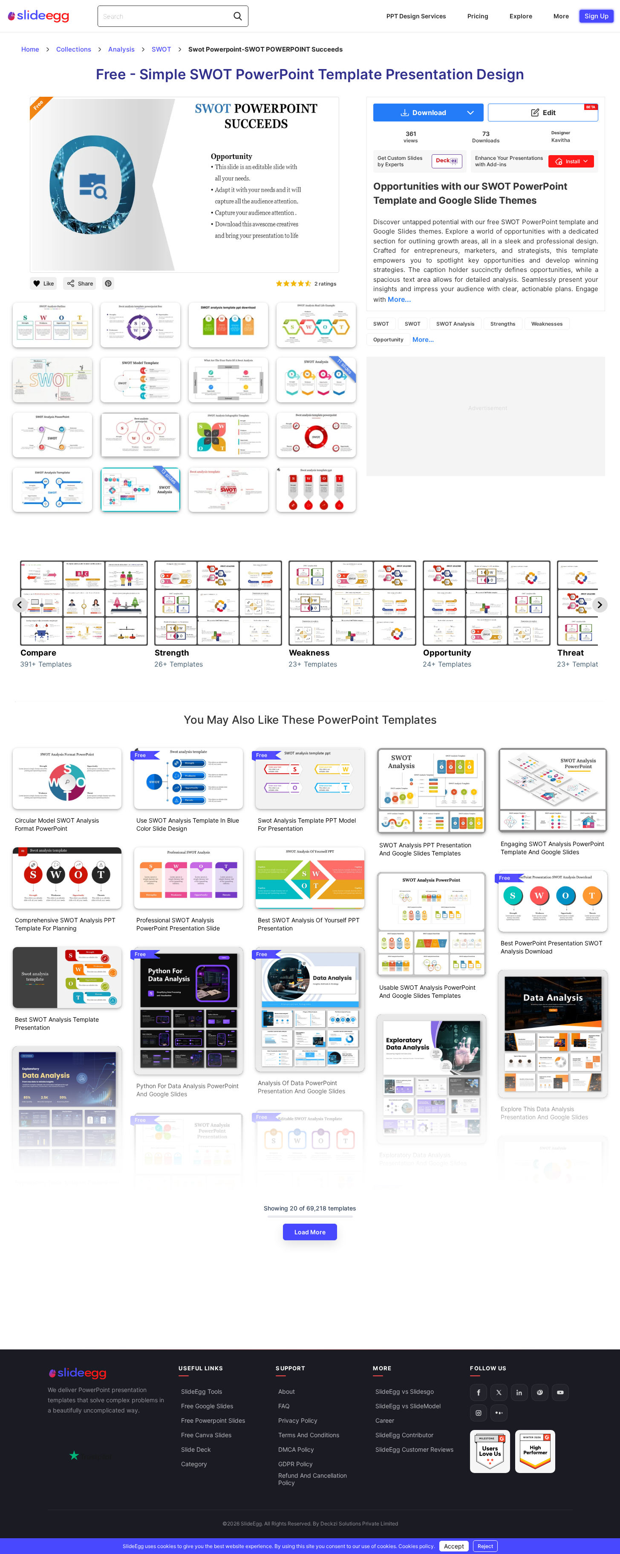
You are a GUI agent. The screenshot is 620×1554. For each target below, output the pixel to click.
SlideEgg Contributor (404, 1434)
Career (384, 1420)
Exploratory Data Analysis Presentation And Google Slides (423, 1159)
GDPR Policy (295, 1463)
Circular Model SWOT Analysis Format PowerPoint (57, 824)
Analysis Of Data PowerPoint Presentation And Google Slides (301, 1087)
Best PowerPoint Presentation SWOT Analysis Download (552, 947)
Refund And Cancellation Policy (312, 1479)
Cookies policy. (416, 1546)
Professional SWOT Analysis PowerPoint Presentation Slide (178, 924)
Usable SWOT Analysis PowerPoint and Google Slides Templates (427, 991)
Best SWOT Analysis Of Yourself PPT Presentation (309, 924)
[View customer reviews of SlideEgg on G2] (535, 1451)
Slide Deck (196, 1449)
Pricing (477, 16)
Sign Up (596, 16)
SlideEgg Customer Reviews (414, 1449)
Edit (569, 111)
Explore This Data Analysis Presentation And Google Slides (544, 1113)
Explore (521, 16)
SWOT (381, 324)
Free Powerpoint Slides (213, 1420)
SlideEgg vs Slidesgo (404, 1391)
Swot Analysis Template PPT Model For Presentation (307, 824)
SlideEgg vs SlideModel (408, 1406)
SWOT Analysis (455, 324)
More (561, 16)
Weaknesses (547, 324)
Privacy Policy (297, 1420)
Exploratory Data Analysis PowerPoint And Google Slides (67, 1186)
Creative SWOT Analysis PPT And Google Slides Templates (547, 1283)
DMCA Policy (296, 1449)
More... (423, 339)
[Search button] (238, 16)
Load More (310, 1232)
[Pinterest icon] (108, 283)
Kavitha (560, 140)
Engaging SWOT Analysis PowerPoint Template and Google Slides (552, 847)
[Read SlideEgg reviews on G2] (490, 1451)
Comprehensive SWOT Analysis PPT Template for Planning (65, 924)
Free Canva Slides (206, 1434)
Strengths (503, 324)
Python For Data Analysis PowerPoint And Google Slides (187, 1090)
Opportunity (388, 339)
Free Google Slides (207, 1406)
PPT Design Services (416, 16)
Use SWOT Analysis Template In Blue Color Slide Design (187, 824)
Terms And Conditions (308, 1434)
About (286, 1391)
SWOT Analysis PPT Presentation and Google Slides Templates (425, 849)
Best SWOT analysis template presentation (57, 1023)
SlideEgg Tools (201, 1391)
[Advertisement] (485, 416)
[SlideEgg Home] (107, 1373)
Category (194, 1463)
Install (573, 161)
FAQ (284, 1406)
